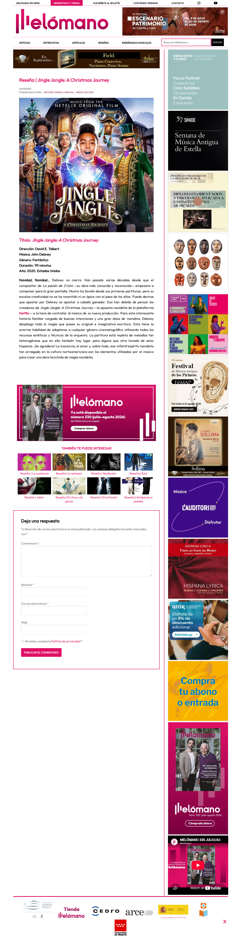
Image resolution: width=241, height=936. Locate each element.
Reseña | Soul (138, 473)
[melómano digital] (198, 79)
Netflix (24, 313)
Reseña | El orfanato (103, 497)
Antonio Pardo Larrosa (59, 92)
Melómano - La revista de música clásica (62, 21)
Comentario (30, 543)
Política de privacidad (66, 641)
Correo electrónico (35, 603)
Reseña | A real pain (69, 473)
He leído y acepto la (53, 641)
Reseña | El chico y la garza (69, 499)
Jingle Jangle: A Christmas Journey (65, 240)
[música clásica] (198, 630)
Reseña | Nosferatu (103, 473)
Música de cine (84, 92)
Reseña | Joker (34, 497)
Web (24, 622)
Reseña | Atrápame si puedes (138, 499)
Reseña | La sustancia (34, 473)
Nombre (27, 585)
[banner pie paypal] (120, 927)
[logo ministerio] (173, 910)
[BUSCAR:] (186, 42)
